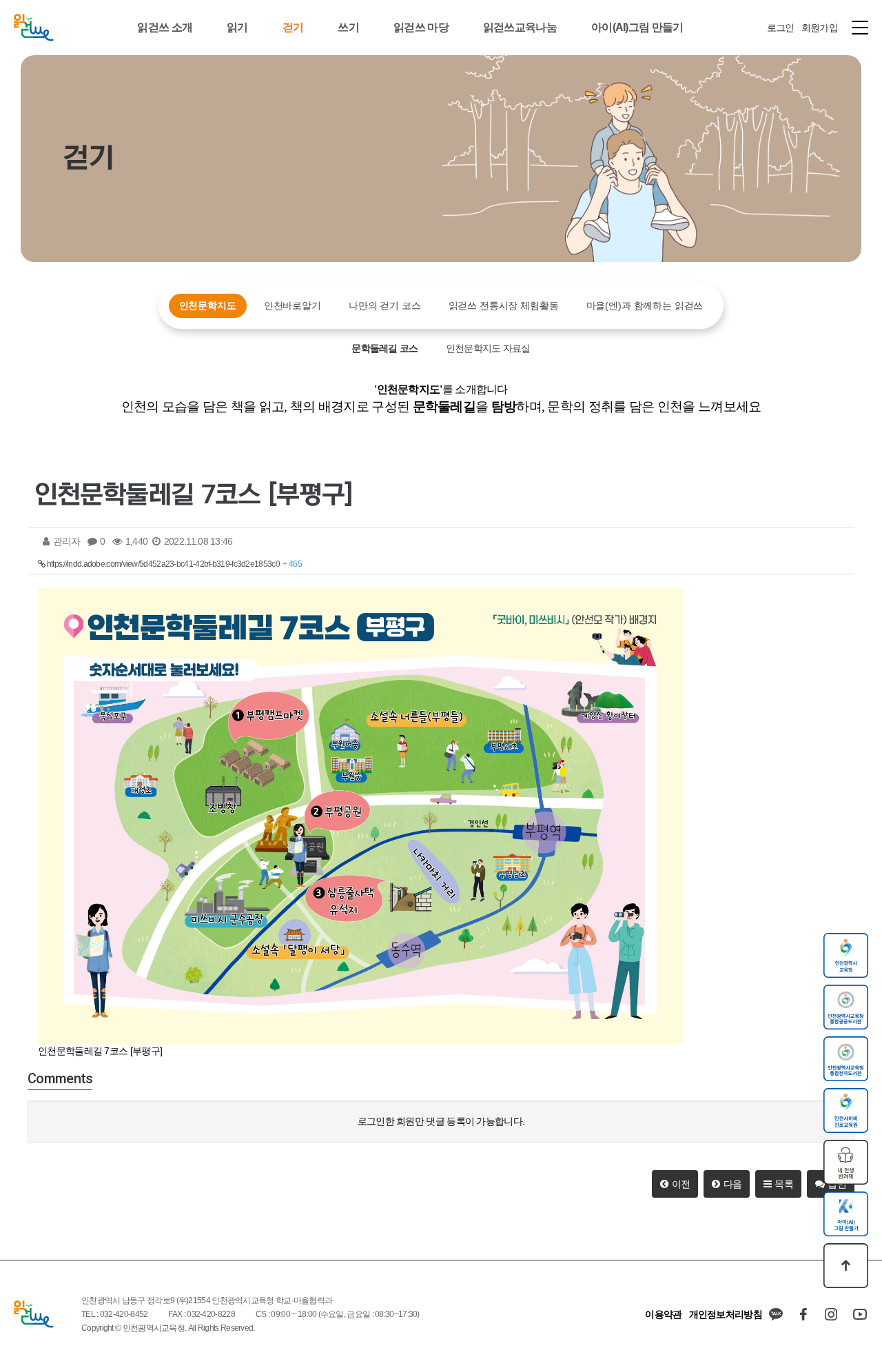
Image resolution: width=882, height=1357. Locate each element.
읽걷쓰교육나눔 (520, 27)
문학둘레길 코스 (384, 348)
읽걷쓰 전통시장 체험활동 (504, 305)
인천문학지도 (207, 305)
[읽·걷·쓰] (34, 27)
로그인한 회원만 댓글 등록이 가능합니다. (441, 1121)
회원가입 (819, 27)
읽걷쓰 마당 (421, 27)
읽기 (237, 27)
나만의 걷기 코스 (385, 305)
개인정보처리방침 (725, 1314)
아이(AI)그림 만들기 (637, 27)
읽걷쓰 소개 (164, 27)
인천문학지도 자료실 (488, 348)
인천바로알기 (292, 305)
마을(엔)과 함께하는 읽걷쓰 (645, 305)
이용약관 (663, 1314)
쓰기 (348, 27)
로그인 (780, 27)
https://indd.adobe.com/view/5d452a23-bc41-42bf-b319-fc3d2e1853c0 (173, 564)
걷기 (293, 27)
